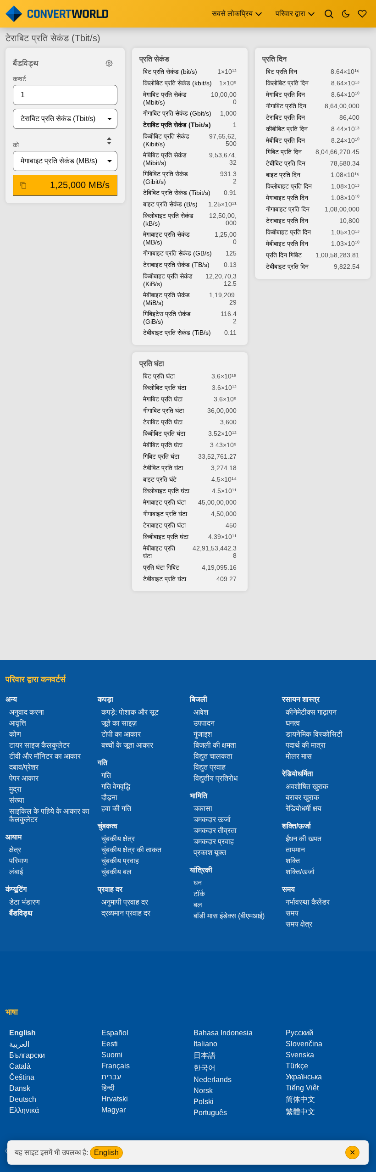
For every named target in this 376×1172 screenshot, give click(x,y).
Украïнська (304, 1077)
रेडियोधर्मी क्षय (303, 808)
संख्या (16, 800)
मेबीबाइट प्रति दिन (287, 243)
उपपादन (204, 723)
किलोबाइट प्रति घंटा (166, 490)
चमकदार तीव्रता (215, 830)
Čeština (21, 1077)
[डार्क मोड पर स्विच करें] (345, 14)
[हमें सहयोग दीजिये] (362, 14)
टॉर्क (199, 894)
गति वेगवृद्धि (115, 786)
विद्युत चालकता (213, 756)
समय (292, 913)
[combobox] (58, 119)
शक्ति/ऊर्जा (300, 872)
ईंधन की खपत (303, 839)
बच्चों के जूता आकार (127, 745)
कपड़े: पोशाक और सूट (130, 712)
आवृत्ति (17, 723)
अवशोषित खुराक (307, 786)
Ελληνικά (24, 1110)
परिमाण (18, 861)
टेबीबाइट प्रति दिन (287, 266)
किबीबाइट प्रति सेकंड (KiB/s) (168, 280)
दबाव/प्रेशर (24, 767)
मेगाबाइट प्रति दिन (287, 197)
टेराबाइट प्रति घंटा (164, 525)
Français (115, 1066)
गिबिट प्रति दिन (284, 152)
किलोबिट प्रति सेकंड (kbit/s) (177, 83)
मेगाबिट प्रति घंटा (162, 399)
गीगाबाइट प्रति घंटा (165, 513)
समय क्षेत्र (299, 924)
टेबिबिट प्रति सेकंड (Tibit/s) (176, 192)
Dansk (19, 1088)
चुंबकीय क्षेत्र (118, 839)
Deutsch (22, 1099)
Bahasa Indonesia (223, 1033)
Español (114, 1033)
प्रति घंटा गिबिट (161, 567)
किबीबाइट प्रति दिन (288, 232)
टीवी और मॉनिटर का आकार (45, 756)
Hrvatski (114, 1099)
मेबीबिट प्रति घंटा (162, 445)
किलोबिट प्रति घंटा (164, 387)
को (16, 145)
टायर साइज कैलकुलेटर (39, 745)
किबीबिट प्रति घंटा (164, 433)
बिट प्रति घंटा (159, 376)
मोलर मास (299, 756)
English (106, 1152)
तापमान (295, 850)
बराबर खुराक (302, 797)
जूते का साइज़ (119, 723)
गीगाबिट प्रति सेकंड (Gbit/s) (177, 113)
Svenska (300, 1055)
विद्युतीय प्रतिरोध (216, 778)
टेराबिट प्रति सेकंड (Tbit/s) (177, 124)
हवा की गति (116, 808)
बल (198, 905)
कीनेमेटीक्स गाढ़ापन (311, 712)
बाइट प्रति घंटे (160, 479)
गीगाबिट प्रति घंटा (163, 410)
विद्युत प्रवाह (210, 767)
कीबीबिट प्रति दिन (287, 129)
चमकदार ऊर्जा (212, 819)
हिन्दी (108, 1088)
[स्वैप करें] (109, 141)
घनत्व (293, 723)
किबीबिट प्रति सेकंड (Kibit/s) (166, 140)
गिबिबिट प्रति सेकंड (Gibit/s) (165, 177)
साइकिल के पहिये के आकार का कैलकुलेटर (49, 815)
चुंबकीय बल (116, 872)
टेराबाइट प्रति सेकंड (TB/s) (176, 264)
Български (27, 1055)
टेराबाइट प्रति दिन (287, 220)
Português (210, 1112)
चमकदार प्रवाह (214, 841)
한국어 (205, 1068)
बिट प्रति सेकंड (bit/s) (170, 71)
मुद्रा (15, 789)
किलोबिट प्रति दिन (287, 83)
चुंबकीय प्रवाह (120, 861)
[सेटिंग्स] (109, 63)
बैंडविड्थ (21, 913)
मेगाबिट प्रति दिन (285, 94)
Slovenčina (304, 1044)
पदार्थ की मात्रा (306, 745)
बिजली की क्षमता (215, 745)
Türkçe (297, 1066)
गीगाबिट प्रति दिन (286, 106)
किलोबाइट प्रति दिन (289, 186)
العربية (19, 1044)
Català (20, 1066)
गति (106, 775)
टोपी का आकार (121, 734)
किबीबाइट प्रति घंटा (165, 536)
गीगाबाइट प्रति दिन (288, 209)
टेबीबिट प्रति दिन (285, 163)
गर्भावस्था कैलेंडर (308, 902)
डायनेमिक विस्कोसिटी (314, 734)
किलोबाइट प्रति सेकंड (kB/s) (168, 219)
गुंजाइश (203, 734)
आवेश (201, 712)
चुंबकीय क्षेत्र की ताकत (131, 850)
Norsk (203, 1090)
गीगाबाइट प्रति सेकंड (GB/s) (177, 253)
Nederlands (213, 1079)
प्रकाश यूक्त (210, 852)
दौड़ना (109, 797)
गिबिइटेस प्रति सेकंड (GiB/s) (167, 317)
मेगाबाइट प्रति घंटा (164, 502)
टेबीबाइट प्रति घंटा (164, 579)
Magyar (113, 1110)
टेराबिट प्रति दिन (285, 117)
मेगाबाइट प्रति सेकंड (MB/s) (166, 238)
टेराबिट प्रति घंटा (162, 422)
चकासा (203, 808)
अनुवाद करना (26, 712)
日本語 (205, 1055)
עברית (111, 1077)
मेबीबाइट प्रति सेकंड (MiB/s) (166, 298)
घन (198, 883)
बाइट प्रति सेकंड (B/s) (170, 204)
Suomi (111, 1055)
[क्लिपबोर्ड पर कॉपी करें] (23, 185)
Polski (204, 1101)
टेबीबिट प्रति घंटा (163, 468)
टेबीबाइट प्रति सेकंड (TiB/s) (177, 332)
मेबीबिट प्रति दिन (285, 140)
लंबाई (16, 872)
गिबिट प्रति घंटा (161, 456)
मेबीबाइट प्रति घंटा (159, 552)
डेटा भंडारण (24, 902)
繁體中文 (300, 1112)
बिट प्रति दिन (281, 71)
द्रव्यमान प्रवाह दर (125, 913)
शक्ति (293, 861)
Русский (299, 1033)
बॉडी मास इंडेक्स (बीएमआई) (229, 916)
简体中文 (300, 1099)
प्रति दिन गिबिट (284, 255)
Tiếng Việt (302, 1088)
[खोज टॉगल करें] (329, 14)
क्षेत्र (15, 850)
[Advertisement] (188, 626)
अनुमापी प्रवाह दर (124, 902)
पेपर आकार (24, 778)
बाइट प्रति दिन (283, 174)
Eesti (109, 1044)
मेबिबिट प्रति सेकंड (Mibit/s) (165, 159)
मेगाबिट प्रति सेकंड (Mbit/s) (165, 98)
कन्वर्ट (19, 79)
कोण (15, 734)
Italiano (205, 1044)
